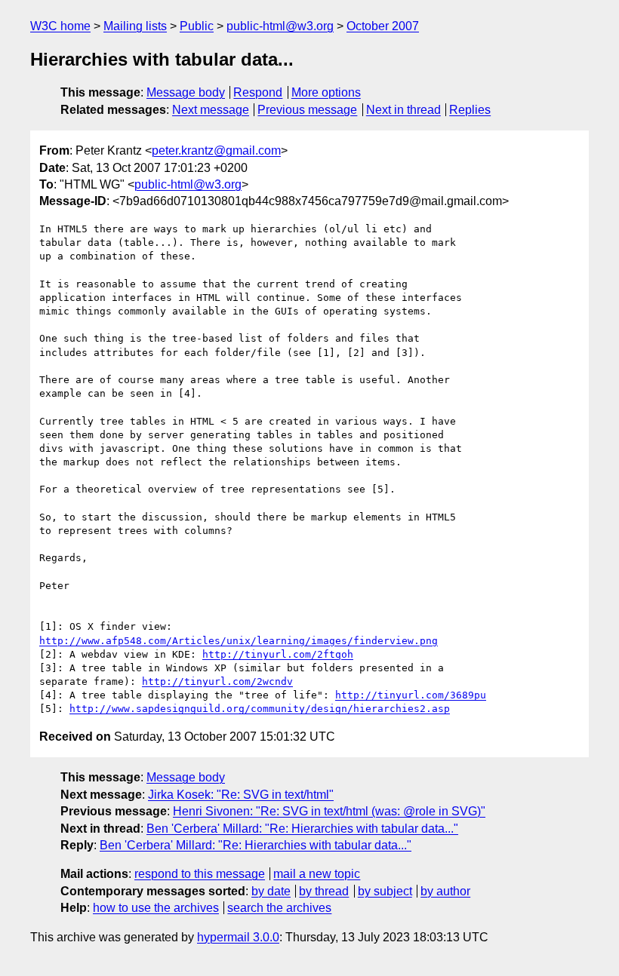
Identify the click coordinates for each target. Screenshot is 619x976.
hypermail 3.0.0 (238, 937)
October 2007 (382, 26)
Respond (257, 92)
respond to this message (199, 873)
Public (197, 26)
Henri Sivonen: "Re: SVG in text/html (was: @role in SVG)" (329, 811)
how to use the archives (156, 907)
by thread (324, 891)
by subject (385, 891)
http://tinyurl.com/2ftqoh (277, 654)
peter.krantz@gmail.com (216, 150)
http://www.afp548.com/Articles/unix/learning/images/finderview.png (238, 640)
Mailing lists (135, 26)
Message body (185, 92)
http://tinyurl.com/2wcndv (217, 681)
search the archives (279, 907)
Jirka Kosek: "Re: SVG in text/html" (241, 794)
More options (326, 92)
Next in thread (403, 109)
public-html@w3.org (280, 26)
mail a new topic (316, 873)
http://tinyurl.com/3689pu (410, 695)
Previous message (307, 109)
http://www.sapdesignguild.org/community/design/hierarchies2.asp (259, 708)
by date (271, 891)
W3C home (60, 26)
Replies (470, 109)
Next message (210, 109)
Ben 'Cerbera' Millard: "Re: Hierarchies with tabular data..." (302, 828)
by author (445, 891)
